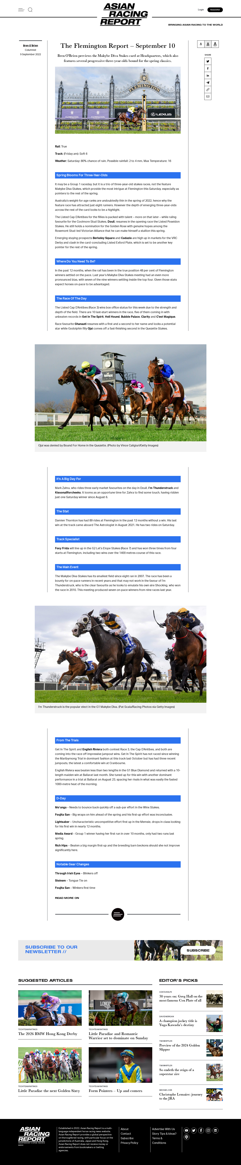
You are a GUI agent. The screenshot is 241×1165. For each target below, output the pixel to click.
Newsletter (215, 10)
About (125, 1129)
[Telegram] (207, 82)
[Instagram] (208, 1130)
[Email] (207, 96)
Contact (126, 1133)
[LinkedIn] (207, 75)
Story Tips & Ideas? (164, 1133)
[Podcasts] (186, 1137)
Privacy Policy (129, 1143)
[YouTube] (186, 1130)
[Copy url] (207, 89)
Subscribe (127, 1138)
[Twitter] (207, 61)
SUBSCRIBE (198, 950)
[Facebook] (207, 68)
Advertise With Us (163, 1129)
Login (201, 10)
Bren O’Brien (30, 45)
